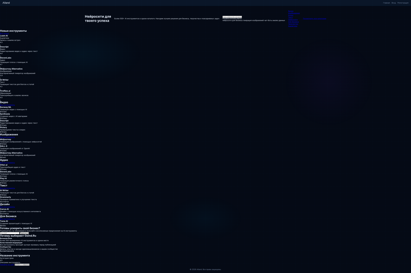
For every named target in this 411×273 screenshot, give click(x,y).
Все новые (4, 33)
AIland (6, 2)
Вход (394, 3)
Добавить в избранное (22, 265)
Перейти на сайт (7, 264)
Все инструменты (7, 105)
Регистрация (403, 3)
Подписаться (24, 233)
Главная (386, 3)
